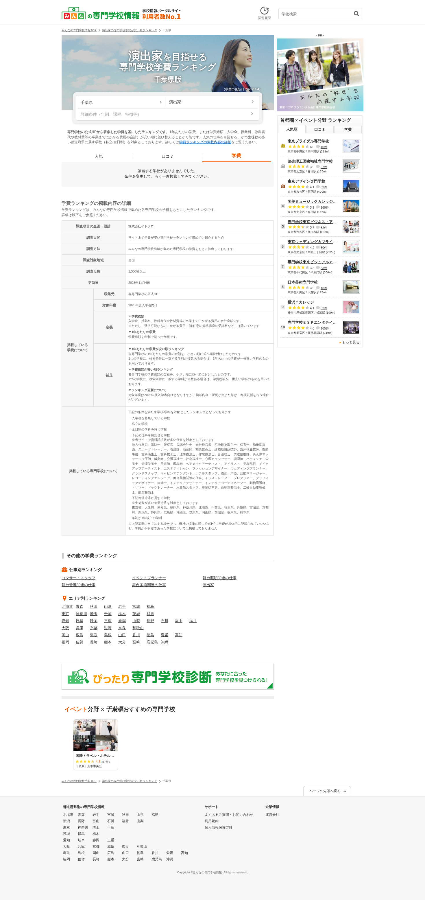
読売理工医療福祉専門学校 (310, 161)
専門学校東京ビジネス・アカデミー (318, 222)
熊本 (108, 642)
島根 (108, 635)
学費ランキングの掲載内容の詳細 (205, 142)
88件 (324, 268)
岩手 (122, 606)
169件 (325, 207)
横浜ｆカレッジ (301, 302)
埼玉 (93, 614)
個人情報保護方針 (218, 827)
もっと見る (351, 342)
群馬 (150, 614)
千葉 (108, 614)
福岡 (65, 642)
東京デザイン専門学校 (306, 181)
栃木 (122, 614)
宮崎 (136, 642)
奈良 (122, 628)
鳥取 (93, 635)
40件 (324, 147)
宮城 (136, 606)
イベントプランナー (149, 578)
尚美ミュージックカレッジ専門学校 (318, 201)
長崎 (93, 642)
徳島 (150, 635)
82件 (324, 227)
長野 (150, 621)
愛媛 (164, 635)
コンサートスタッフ (78, 578)
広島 (79, 635)
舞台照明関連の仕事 (219, 578)
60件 (324, 247)
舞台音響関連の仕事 (78, 585)
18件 (324, 288)
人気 (99, 156)
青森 (79, 606)
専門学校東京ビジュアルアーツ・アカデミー (325, 262)
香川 (136, 635)
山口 (122, 635)
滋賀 (108, 628)
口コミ (168, 156)
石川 (164, 621)
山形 (108, 606)
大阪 (65, 628)
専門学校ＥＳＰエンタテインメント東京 (321, 322)
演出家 (208, 585)
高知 (178, 635)
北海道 (67, 606)
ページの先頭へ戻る (325, 791)
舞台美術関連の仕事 (149, 585)
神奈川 (81, 614)
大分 (122, 642)
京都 (93, 628)
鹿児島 (152, 642)
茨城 (136, 614)
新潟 (122, 621)
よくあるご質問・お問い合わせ (229, 814)
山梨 (136, 621)
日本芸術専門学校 (303, 282)
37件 (324, 167)
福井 (193, 621)
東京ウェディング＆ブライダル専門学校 (321, 242)
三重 (108, 621)
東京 (65, 614)
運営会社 (272, 814)
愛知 (65, 621)
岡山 (65, 635)
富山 (178, 621)
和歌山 (138, 628)
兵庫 (79, 628)
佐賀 (79, 642)
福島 (150, 606)
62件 (324, 187)
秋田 (93, 606)
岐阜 (79, 621)
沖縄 (164, 642)
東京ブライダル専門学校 (308, 141)
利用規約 (212, 821)
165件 (325, 328)
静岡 (93, 621)
